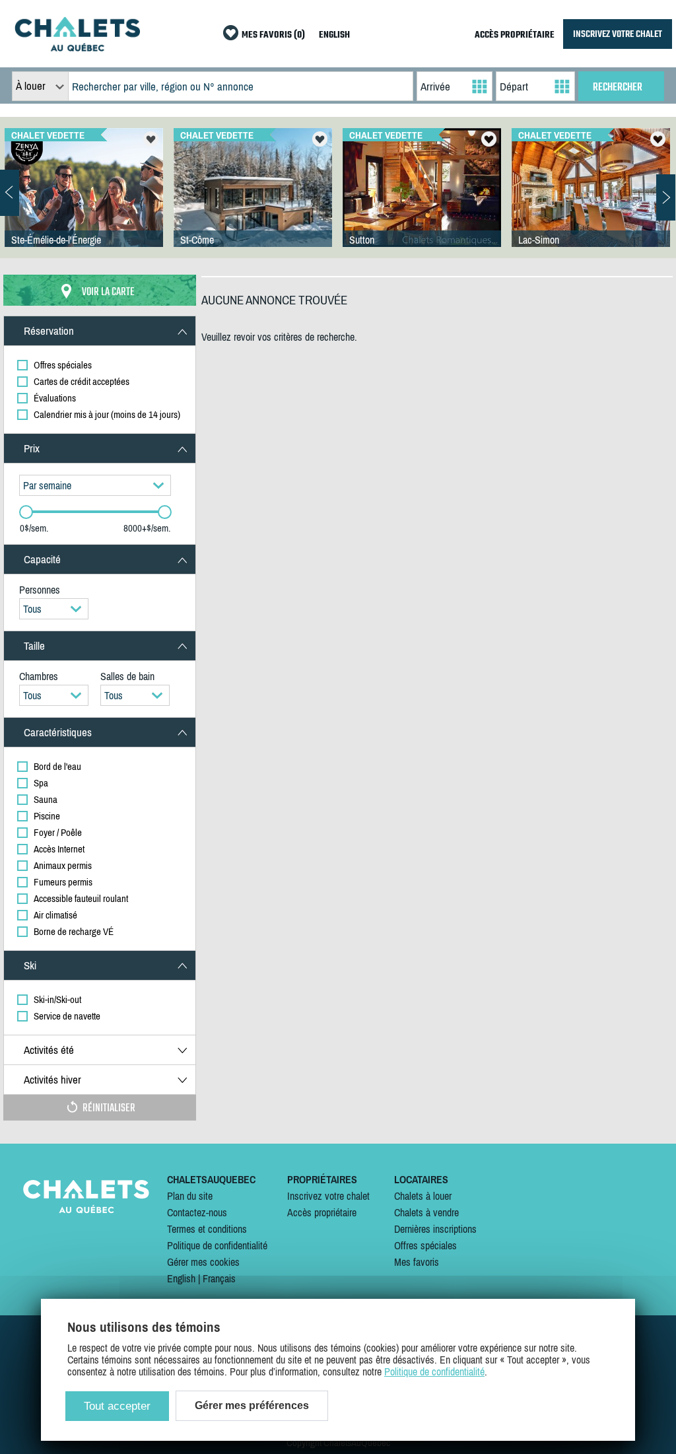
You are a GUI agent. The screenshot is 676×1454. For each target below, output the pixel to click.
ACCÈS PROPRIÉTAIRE (515, 35)
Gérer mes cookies (203, 1262)
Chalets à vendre (426, 1212)
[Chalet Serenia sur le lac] (84, 201)
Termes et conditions (207, 1229)
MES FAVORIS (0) (273, 35)
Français (219, 1278)
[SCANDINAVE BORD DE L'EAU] (591, 201)
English (181, 1278)
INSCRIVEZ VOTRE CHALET (617, 34)
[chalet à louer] (77, 47)
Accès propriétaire (321, 1212)
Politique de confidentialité (217, 1245)
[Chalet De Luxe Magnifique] (422, 201)
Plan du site (190, 1196)
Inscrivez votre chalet (328, 1196)
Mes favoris (416, 1262)
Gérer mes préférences (252, 1405)
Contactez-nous (197, 1212)
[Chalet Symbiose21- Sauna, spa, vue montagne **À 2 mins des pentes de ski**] (253, 201)
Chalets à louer (423, 1196)
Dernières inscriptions (435, 1229)
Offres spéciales (425, 1245)
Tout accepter (117, 1406)
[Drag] (26, 512)
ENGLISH (334, 35)
